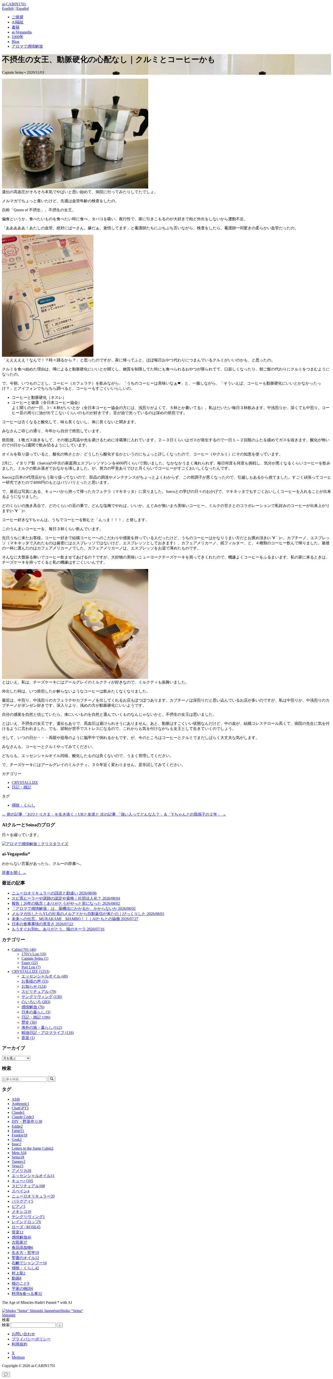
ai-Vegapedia (22, 32)
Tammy (18, 1161)
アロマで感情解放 (27, 46)
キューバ (22, 1181)
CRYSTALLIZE (25, 782)
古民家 (19, 1242)
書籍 (16, 27)
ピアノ (18, 1206)
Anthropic (20, 1104)
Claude (18, 1112)
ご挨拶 (17, 17)
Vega (17, 1166)
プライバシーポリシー (31, 1339)
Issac (16, 1144)
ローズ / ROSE (26, 1227)
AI (16, 1099)
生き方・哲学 (25, 1253)
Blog (15, 42)
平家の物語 (22, 1288)
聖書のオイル (25, 1258)
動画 (16, 1278)
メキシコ (21, 1212)
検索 (6, 1325)
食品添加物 (22, 1247)
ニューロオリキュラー (33, 1196)
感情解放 (21, 1237)
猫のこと (20, 1283)
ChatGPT (20, 1108)
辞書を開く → (14, 873)
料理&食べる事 (27, 1294)
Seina (18, 1157)
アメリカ (21, 1170)
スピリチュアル (28, 1186)
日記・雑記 (21, 787)
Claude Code (23, 1117)
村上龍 (18, 1273)
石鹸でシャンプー (29, 1263)
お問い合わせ (23, 1334)
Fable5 (18, 1131)
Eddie (17, 1126)
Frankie (19, 1135)
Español (22, 8)
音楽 (17, 1232)
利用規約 (19, 1344)
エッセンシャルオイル (33, 1176)
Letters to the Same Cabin (32, 1148)
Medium (18, 1357)
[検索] (51, 1079)
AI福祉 (18, 22)
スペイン (20, 1191)
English (8, 8)
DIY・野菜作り (27, 1121)
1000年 (17, 37)
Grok (17, 1139)
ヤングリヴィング (28, 1217)
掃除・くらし (23, 805)
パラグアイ (22, 1201)
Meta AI (19, 1153)
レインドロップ (26, 1222)
